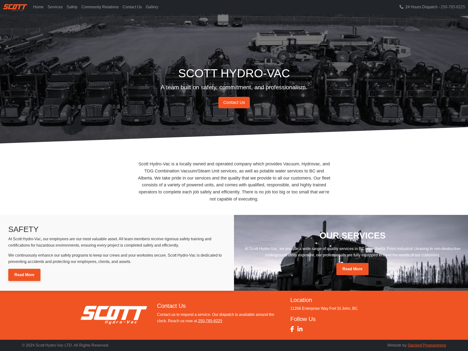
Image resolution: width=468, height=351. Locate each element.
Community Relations (100, 7)
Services (55, 7)
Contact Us (132, 7)
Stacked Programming (427, 345)
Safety (72, 7)
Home (38, 7)
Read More (24, 275)
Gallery (152, 7)
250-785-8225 (453, 7)
